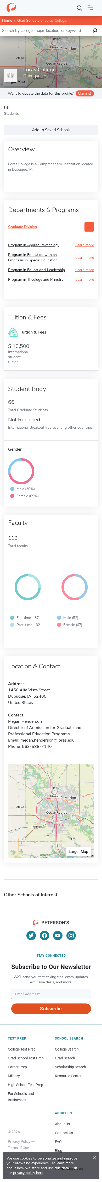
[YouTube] (58, 935)
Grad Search (65, 1058)
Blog (58, 1151)
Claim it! (84, 93)
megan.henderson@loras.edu (47, 740)
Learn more (84, 245)
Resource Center (68, 1076)
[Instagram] (71, 935)
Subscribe (51, 1008)
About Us (62, 1124)
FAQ (58, 1142)
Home (7, 20)
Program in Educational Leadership (36, 269)
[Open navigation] (90, 7)
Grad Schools (28, 20)
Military (14, 1076)
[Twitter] (31, 935)
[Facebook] (44, 935)
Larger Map (78, 851)
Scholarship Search (70, 1067)
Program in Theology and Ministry (35, 279)
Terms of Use (18, 1148)
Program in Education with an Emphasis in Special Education (33, 257)
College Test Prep (22, 1049)
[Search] (80, 7)
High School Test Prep (25, 1085)
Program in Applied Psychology (33, 245)
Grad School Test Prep (26, 1058)
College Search (67, 1049)
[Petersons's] (11, 8)
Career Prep (17, 1067)
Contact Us (64, 1133)
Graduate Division (22, 227)
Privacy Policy (19, 1141)
